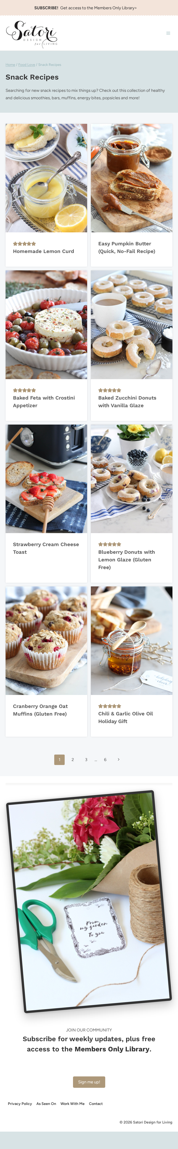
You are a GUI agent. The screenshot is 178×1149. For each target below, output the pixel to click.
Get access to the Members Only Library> (85, 7)
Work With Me (72, 1103)
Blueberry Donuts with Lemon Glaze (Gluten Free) (126, 559)
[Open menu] (168, 33)
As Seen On (46, 1103)
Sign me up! (89, 1082)
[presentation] (46, 178)
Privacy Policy (20, 1103)
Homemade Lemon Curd (43, 251)
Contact (96, 1103)
